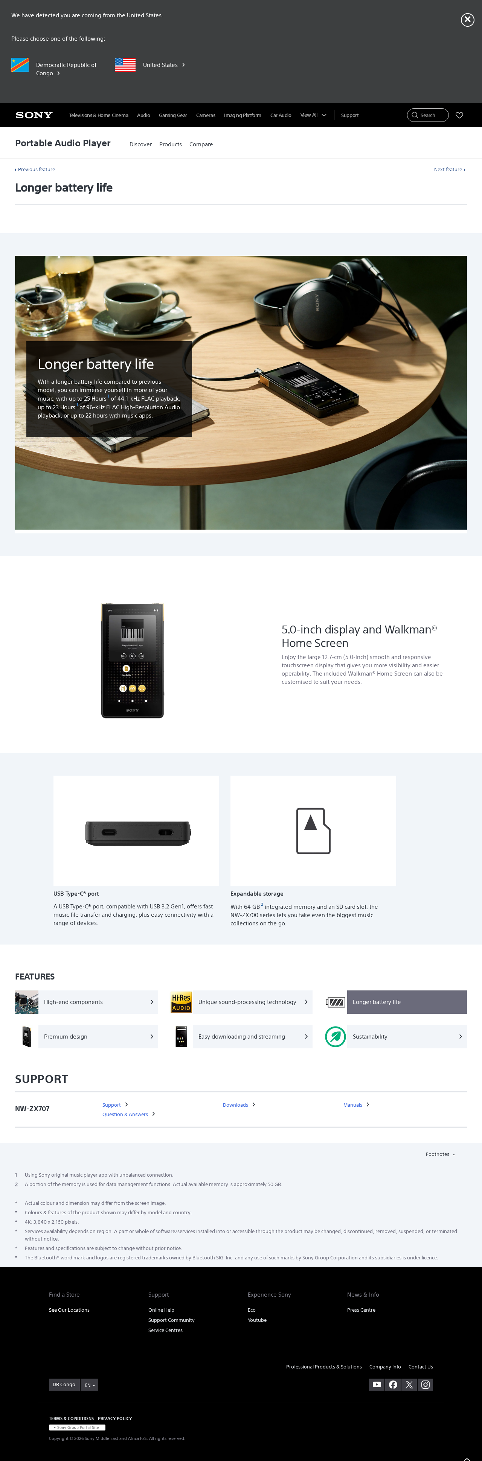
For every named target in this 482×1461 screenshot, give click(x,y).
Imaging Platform (242, 115)
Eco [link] (252, 1310)
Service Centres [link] (165, 1330)
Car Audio (280, 115)
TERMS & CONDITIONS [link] (71, 1418)
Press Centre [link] (361, 1310)
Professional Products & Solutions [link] (324, 1367)
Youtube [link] (257, 1320)
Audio (143, 115)
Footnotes (438, 1154)
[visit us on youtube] (376, 1385)
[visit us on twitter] (409, 1385)
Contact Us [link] (421, 1367)
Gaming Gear (173, 115)
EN (87, 1385)
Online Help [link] (161, 1310)
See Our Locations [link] (69, 1310)
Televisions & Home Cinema (98, 115)
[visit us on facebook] (393, 1385)
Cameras (205, 115)
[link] (141, 144)
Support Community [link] (171, 1320)
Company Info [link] (385, 1367)
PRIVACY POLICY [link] (115, 1418)
